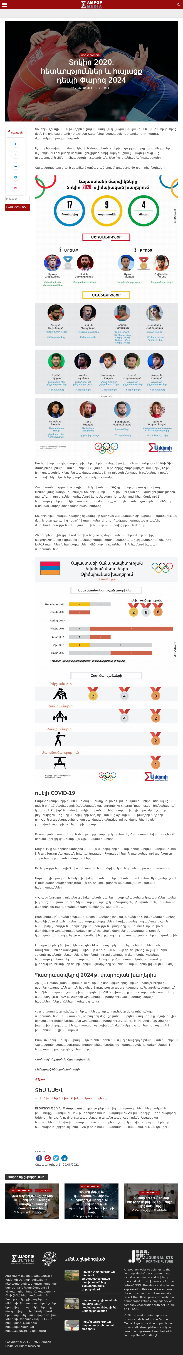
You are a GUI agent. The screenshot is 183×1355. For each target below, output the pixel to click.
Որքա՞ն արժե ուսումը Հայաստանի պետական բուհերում (98, 1325)
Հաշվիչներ (43, 1190)
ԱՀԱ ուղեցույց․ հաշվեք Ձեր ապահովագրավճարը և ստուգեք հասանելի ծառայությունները (32, 1202)
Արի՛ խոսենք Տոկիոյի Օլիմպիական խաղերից (73, 1098)
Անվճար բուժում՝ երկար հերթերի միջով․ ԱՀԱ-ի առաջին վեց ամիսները (150, 1202)
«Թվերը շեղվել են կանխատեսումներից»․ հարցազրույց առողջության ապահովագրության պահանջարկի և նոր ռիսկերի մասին (91, 1202)
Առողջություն (90, 55)
